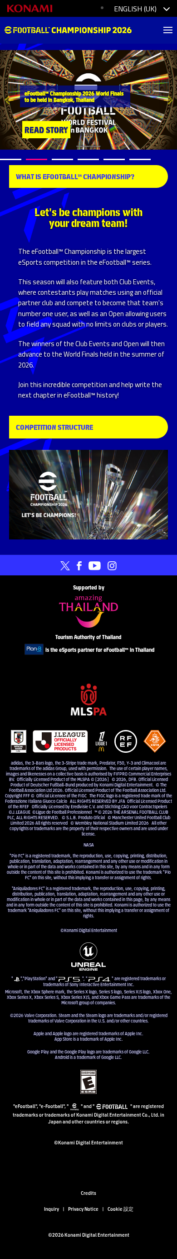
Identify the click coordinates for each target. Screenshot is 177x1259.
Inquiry (51, 1208)
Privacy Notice (83, 1208)
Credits (88, 1192)
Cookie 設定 (120, 1208)
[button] (9, 100)
